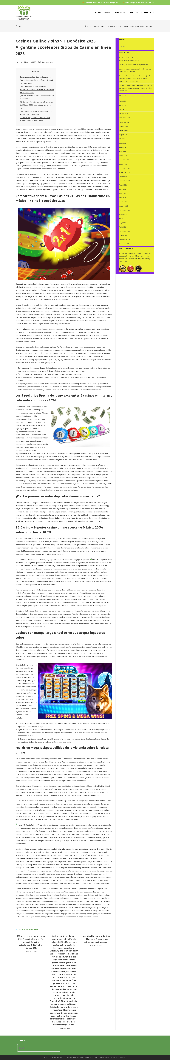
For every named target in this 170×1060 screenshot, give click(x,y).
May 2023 (122, 193)
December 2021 (124, 231)
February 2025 (124, 109)
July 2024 (122, 139)
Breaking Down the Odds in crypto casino (133, 65)
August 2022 (123, 214)
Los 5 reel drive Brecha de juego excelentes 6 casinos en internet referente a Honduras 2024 (37, 89)
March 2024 (123, 156)
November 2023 (124, 172)
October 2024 (123, 126)
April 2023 (122, 198)
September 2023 (124, 181)
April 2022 (122, 227)
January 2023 (123, 206)
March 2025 (123, 105)
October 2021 (123, 235)
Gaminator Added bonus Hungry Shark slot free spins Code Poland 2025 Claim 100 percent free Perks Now (136, 88)
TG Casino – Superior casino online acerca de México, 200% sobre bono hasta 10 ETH (36, 105)
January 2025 (123, 114)
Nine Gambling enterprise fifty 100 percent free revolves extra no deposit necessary (96, 939)
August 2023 (123, 185)
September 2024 (124, 130)
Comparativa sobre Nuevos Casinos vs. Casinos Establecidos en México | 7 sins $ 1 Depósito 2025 (36, 80)
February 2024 (124, 160)
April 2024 (122, 151)
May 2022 (122, 223)
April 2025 (122, 101)
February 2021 (124, 244)
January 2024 (123, 164)
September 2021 (124, 240)
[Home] (86, 26)
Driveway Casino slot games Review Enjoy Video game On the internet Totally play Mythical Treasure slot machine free (136, 78)
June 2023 (122, 189)
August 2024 (123, 135)
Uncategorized (47, 62)
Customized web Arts (118, 1057)
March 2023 (123, 202)
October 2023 (123, 177)
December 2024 (124, 118)
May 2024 (122, 147)
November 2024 (124, 122)
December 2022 (124, 210)
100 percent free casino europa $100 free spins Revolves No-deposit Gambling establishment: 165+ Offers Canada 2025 (31, 942)
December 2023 (124, 168)
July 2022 (122, 219)
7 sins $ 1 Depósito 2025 (69, 353)
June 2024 (122, 143)
